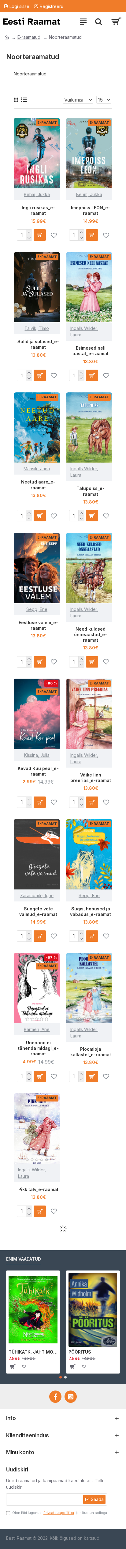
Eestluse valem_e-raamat (38, 625)
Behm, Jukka (37, 194)
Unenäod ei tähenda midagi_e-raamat (38, 1048)
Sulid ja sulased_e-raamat (38, 344)
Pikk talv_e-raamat (38, 1189)
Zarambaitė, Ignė (37, 895)
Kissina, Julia (37, 755)
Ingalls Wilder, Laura (84, 331)
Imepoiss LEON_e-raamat (90, 210)
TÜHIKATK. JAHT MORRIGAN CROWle (33, 1351)
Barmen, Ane (37, 1029)
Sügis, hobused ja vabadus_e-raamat (90, 911)
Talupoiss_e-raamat (90, 491)
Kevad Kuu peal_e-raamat (38, 771)
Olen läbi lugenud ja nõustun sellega (59, 1513)
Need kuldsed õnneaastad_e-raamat (90, 634)
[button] (60, 1377)
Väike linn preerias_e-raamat (90, 777)
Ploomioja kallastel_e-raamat (90, 1051)
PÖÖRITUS (80, 1351)
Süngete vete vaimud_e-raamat (38, 911)
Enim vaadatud (23, 1259)
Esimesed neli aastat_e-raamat (90, 350)
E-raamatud (28, 37)
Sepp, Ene (36, 609)
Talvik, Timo (36, 328)
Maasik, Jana (37, 468)
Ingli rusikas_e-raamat (38, 210)
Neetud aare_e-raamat (38, 484)
